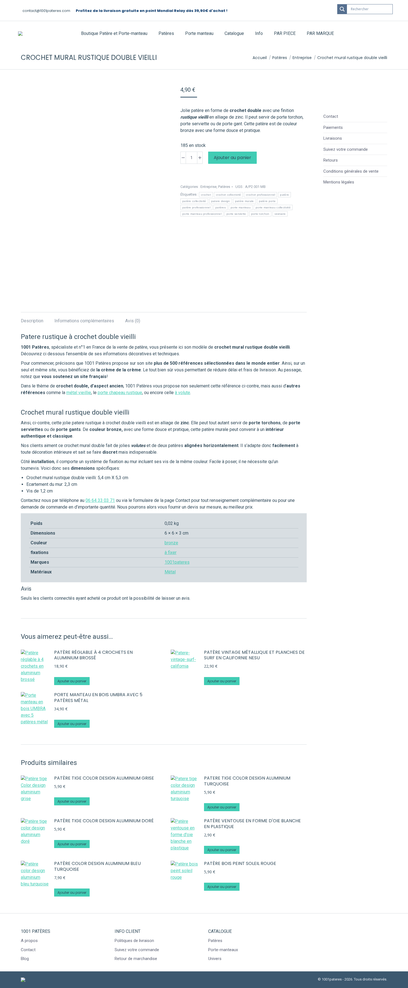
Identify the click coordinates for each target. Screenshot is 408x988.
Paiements (333, 127)
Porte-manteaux (223, 949)
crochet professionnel (260, 194)
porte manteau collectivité (273, 207)
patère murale (244, 201)
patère (284, 194)
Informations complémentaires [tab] (84, 320)
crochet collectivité (228, 194)
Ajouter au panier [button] (71, 681)
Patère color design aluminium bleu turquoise (97, 866)
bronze (171, 542)
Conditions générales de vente (351, 171)
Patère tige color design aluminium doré (104, 821)
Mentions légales (338, 182)
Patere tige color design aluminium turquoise (247, 781)
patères (220, 207)
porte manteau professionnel (201, 213)
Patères (224, 187)
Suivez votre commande (345, 149)
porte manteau (241, 207)
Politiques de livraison (134, 940)
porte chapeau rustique (120, 392)
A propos (29, 940)
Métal (170, 572)
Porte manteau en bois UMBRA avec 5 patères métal (98, 698)
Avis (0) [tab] (132, 320)
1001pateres (177, 562)
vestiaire (280, 213)
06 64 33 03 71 (100, 500)
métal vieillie (78, 392)
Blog (25, 958)
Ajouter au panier (232, 157)
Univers (214, 958)
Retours (330, 160)
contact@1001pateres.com (46, 10)
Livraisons (332, 138)
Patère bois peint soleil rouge (240, 864)
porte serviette (236, 213)
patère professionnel (196, 207)
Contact (330, 116)
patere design (220, 201)
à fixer (171, 552)
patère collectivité (194, 201)
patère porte (267, 201)
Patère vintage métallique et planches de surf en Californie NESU (254, 655)
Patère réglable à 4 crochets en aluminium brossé (93, 655)
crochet (206, 194)
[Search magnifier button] (342, 9)
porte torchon (260, 213)
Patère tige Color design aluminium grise (104, 778)
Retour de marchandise (136, 958)
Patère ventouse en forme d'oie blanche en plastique (252, 824)
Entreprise (208, 187)
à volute (182, 392)
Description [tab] (32, 320)
